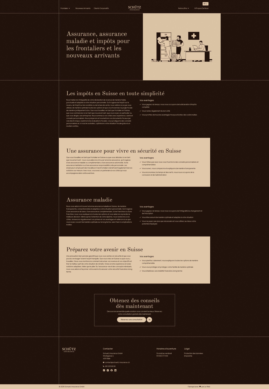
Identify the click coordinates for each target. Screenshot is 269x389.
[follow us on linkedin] (115, 370)
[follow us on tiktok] (104, 370)
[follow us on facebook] (112, 370)
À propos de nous (201, 8)
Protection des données (193, 353)
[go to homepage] (134, 8)
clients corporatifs (101, 8)
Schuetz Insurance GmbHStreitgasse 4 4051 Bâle (113, 356)
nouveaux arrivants (83, 8)
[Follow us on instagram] (108, 370)
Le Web (207, 386)
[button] (205, 3)
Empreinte (188, 356)
